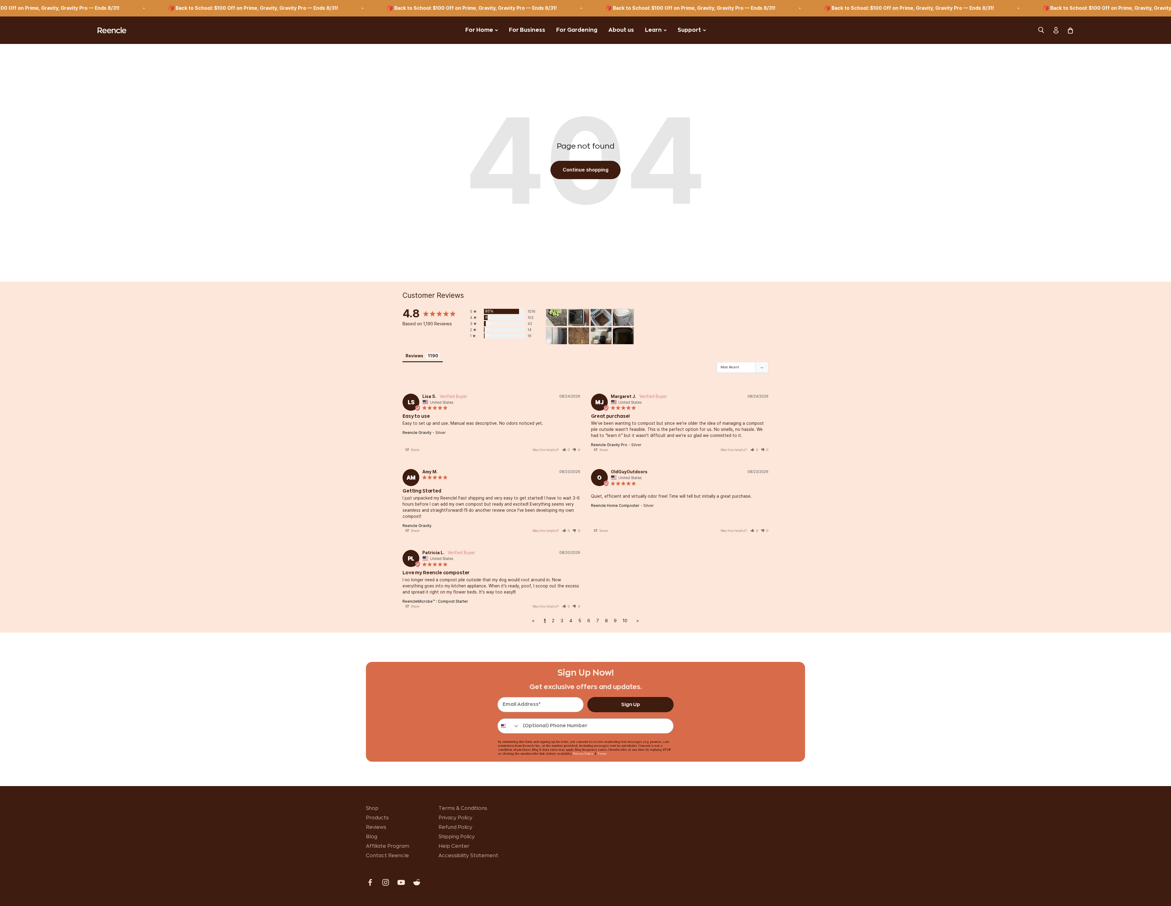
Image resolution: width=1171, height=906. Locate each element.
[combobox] (509, 726)
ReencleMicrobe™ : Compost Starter (435, 601)
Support (689, 30)
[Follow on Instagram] (385, 882)
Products (377, 817)
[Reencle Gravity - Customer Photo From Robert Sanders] (578, 317)
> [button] (637, 620)
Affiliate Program (387, 846)
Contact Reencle (387, 855)
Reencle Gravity (417, 432)
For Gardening (576, 30)
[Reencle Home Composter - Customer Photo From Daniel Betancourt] (601, 335)
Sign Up (630, 704)
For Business (527, 30)
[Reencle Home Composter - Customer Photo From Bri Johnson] (556, 317)
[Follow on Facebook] (370, 882)
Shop (372, 808)
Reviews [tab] (414, 355)
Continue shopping (585, 170)
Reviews (376, 827)
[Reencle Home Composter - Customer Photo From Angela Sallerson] (601, 317)
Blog (371, 836)
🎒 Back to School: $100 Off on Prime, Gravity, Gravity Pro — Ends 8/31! (189, 8)
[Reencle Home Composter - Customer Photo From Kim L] (623, 317)
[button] (566, 450)
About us (621, 30)
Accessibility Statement (468, 855)
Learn (653, 30)
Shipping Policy (457, 836)
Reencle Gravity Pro (609, 444)
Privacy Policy (583, 754)
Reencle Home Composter (615, 505)
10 (625, 620)
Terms (602, 754)
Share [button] (415, 450)
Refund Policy (455, 827)
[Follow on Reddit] (417, 882)
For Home (479, 30)
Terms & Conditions (463, 808)
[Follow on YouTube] (401, 882)
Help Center (454, 846)
